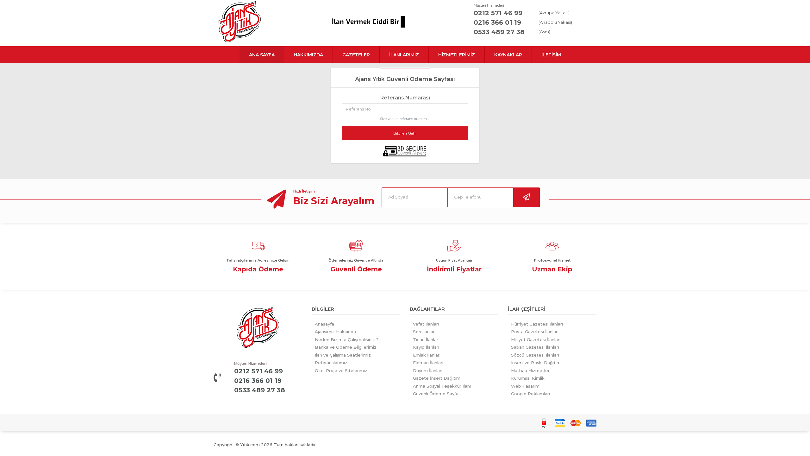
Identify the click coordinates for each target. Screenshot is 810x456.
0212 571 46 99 (498, 13)
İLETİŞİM (551, 55)
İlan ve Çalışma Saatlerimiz (343, 355)
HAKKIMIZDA (308, 55)
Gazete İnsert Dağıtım (436, 378)
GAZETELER (356, 55)
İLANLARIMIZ (404, 55)
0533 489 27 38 (499, 32)
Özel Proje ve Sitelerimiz (341, 370)
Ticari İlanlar (425, 339)
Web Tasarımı (525, 386)
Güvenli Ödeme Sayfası (437, 393)
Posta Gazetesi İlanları (534, 331)
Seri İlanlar (424, 331)
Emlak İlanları (426, 355)
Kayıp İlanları (426, 347)
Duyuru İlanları (427, 370)
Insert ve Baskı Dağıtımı (536, 362)
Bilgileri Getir (405, 133)
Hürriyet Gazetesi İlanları (537, 323)
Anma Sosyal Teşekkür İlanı (442, 386)
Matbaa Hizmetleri (531, 370)
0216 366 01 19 (497, 22)
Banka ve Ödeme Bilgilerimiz (346, 347)
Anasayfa (324, 323)
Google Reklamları (530, 393)
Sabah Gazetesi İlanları (535, 347)
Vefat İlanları (426, 323)
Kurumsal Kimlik (528, 378)
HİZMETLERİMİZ (456, 55)
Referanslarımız (331, 362)
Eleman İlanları (428, 362)
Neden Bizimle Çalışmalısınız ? (347, 339)
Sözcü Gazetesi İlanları (535, 355)
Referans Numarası (405, 98)
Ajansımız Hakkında (335, 331)
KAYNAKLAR (508, 55)
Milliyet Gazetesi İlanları (535, 339)
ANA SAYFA (262, 55)
